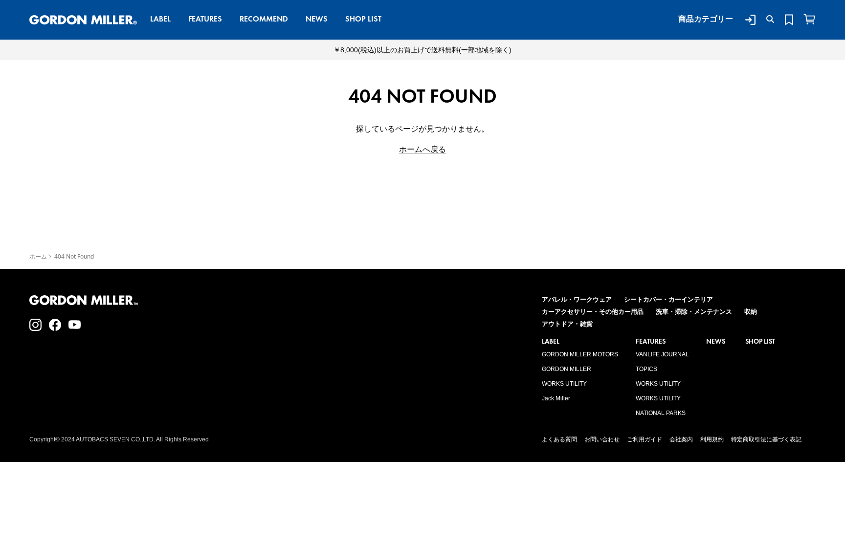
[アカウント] (748, 20)
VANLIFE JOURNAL (662, 354)
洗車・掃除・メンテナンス (694, 311)
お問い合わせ (602, 439)
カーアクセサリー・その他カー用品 (593, 311)
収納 (750, 311)
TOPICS (646, 369)
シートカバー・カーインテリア (668, 299)
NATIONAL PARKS (661, 413)
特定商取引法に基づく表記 (766, 439)
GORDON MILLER (566, 369)
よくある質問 (559, 439)
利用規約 (712, 439)
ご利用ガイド (644, 439)
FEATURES (205, 18)
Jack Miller (556, 398)
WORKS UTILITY (564, 383)
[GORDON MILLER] (83, 20)
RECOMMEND (264, 18)
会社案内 (681, 439)
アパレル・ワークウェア (577, 299)
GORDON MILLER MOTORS (580, 354)
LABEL (160, 18)
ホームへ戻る (422, 149)
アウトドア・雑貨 (567, 324)
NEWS (317, 18)
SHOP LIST (363, 18)
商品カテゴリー (705, 18)
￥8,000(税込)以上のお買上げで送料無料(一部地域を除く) (422, 50)
